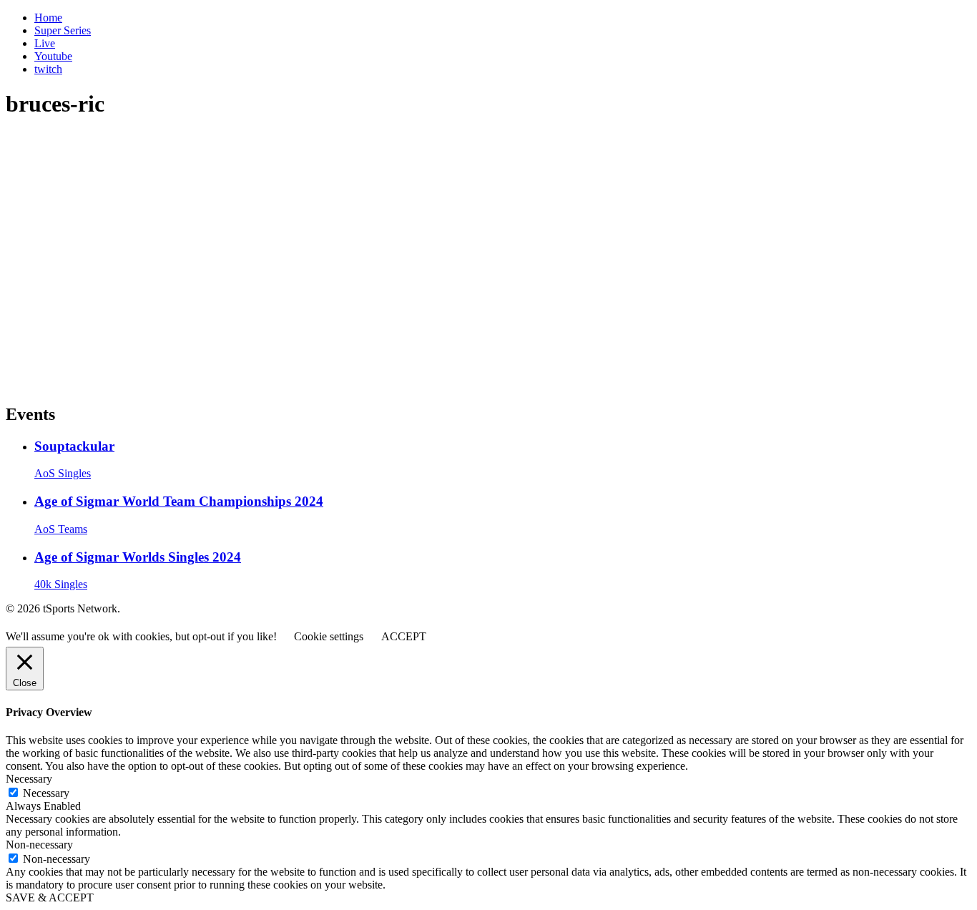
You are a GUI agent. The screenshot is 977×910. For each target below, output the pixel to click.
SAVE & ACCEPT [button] (50, 897)
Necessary (46, 793)
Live (44, 43)
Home (48, 17)
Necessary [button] (29, 779)
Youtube (53, 56)
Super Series (62, 30)
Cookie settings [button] (328, 636)
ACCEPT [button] (403, 636)
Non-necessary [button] (39, 844)
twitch (48, 69)
